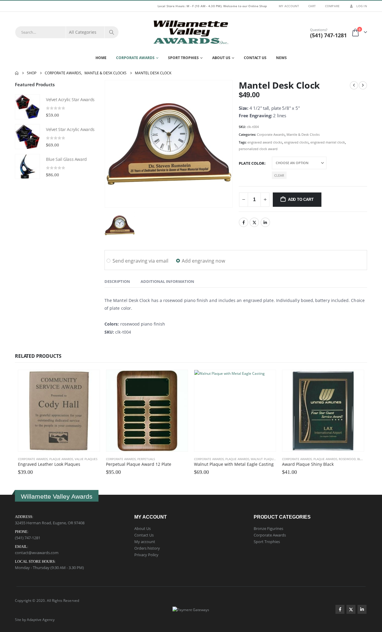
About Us (221, 57)
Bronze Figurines (268, 528)
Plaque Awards (61, 459)
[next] (363, 85)
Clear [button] (279, 175)
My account (144, 541)
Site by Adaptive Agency (35, 619)
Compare (332, 6)
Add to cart (301, 199)
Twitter (254, 222)
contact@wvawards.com (36, 552)
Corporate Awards (135, 57)
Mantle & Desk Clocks (303, 134)
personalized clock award (258, 149)
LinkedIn (265, 222)
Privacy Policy (146, 554)
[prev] (354, 85)
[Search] (111, 32)
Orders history (147, 548)
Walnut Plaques (264, 459)
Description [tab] (117, 281)
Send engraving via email (140, 261)
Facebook (243, 222)
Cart (312, 6)
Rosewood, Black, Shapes (358, 459)
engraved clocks (296, 142)
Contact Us (255, 57)
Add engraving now (203, 261)
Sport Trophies (183, 57)
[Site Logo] (191, 32)
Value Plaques (86, 459)
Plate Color (251, 163)
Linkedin (362, 609)
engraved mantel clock (327, 142)
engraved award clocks (264, 142)
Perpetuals (146, 459)
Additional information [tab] (167, 281)
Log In (361, 6)
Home (101, 57)
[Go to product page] (27, 106)
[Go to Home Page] (17, 73)
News (281, 57)
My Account (289, 6)
